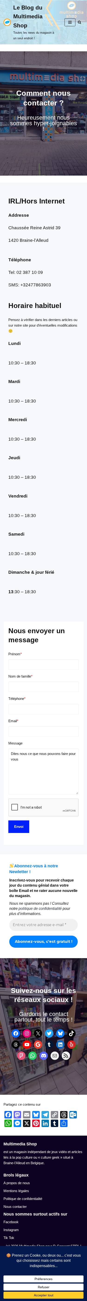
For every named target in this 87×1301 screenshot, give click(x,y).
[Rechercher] (79, 22)
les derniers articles (57, 320)
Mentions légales (16, 1191)
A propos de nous (16, 1183)
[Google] (38, 1044)
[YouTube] (27, 1044)
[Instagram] (27, 1033)
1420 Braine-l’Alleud (28, 240)
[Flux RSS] (66, 1056)
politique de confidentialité (40, 909)
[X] (38, 1033)
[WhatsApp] (32, 1056)
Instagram (11, 1230)
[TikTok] (71, 1033)
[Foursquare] (21, 1056)
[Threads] (16, 1044)
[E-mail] (55, 1056)
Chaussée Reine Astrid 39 (34, 227)
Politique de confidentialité (22, 1199)
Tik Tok (8, 1238)
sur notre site (18, 325)
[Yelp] (71, 1044)
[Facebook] (16, 1033)
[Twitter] (49, 1033)
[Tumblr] (49, 1044)
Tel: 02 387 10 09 (25, 272)
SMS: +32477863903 (29, 284)
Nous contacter (15, 1207)
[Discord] (43, 1056)
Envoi (18, 827)
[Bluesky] (60, 1033)
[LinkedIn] (60, 1044)
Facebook (11, 1222)
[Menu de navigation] (69, 22)
